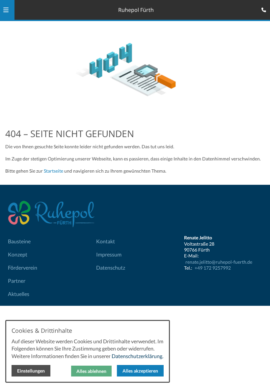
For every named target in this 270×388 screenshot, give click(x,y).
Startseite (53, 171)
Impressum (109, 254)
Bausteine (19, 241)
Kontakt (105, 241)
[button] (6, 10)
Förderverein (22, 267)
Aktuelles (18, 294)
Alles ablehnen (91, 371)
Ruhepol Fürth (136, 9)
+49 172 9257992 (213, 268)
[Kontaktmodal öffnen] (262, 8)
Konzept (17, 254)
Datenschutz (110, 267)
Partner (16, 281)
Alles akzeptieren (140, 371)
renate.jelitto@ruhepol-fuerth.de (218, 262)
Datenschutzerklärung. (137, 356)
